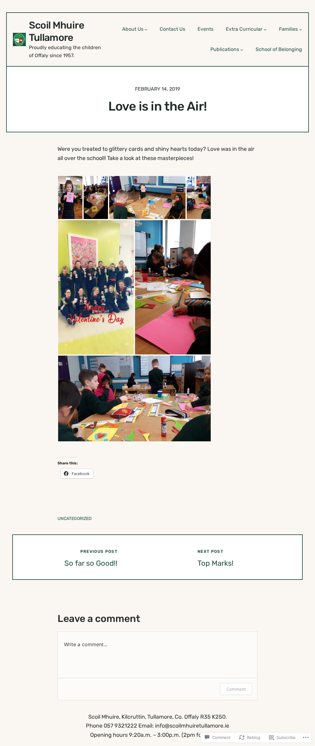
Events (205, 29)
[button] (70, 197)
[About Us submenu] (146, 29)
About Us (132, 29)
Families (288, 29)
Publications (224, 49)
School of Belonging (279, 49)
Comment (236, 689)
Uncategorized (75, 518)
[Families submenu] (300, 29)
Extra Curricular (244, 29)
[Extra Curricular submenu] (265, 29)
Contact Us (172, 29)
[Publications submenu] (241, 49)
